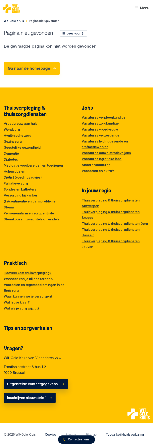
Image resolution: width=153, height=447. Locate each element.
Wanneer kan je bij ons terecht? (29, 279)
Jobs (87, 107)
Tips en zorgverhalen (28, 328)
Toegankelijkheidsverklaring (125, 434)
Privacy (71, 434)
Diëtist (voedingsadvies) (23, 177)
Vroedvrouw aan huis (20, 124)
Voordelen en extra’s (98, 171)
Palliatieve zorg (16, 183)
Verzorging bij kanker (20, 195)
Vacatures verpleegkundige (104, 117)
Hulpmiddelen (14, 171)
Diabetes (11, 159)
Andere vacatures (96, 165)
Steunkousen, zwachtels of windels (31, 219)
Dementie (11, 153)
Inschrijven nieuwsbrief (26, 398)
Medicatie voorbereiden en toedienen (33, 165)
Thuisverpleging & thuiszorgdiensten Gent (115, 224)
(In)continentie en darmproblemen (31, 201)
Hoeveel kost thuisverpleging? (27, 273)
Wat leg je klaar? (17, 302)
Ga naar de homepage (29, 68)
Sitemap (91, 434)
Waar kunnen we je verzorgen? (28, 296)
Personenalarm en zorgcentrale (29, 213)
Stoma (9, 207)
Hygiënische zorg (17, 136)
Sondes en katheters (20, 189)
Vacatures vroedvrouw (100, 129)
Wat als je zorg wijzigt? (21, 308)
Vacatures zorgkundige (100, 123)
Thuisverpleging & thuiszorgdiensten (25, 111)
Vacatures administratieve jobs (106, 153)
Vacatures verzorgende (100, 135)
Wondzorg (12, 130)
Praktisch (15, 263)
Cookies (50, 434)
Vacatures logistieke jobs (102, 159)
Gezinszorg (13, 141)
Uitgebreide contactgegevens (32, 384)
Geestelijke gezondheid (22, 147)
